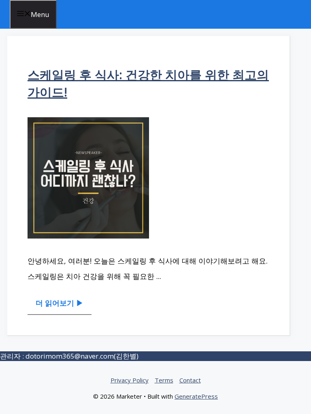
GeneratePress (196, 396)
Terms (164, 380)
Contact (190, 380)
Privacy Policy (130, 380)
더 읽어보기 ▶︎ (59, 303)
